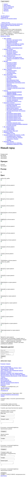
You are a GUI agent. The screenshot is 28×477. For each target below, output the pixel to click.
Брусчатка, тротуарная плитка (14, 39)
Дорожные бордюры (12, 42)
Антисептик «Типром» (12, 138)
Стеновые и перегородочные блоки (16, 88)
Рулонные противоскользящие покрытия (17, 124)
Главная (6, 4)
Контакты (6, 10)
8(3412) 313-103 (5, 18)
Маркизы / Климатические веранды (10, 382)
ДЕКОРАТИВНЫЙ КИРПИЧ (14, 92)
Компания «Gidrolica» (9, 96)
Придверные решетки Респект (14, 116)
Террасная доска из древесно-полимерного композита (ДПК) (15, 143)
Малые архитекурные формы (14, 45)
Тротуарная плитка (11, 73)
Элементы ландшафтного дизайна (15, 43)
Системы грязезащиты (12, 100)
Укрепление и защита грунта (14, 101)
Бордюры (9, 60)
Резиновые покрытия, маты (14, 122)
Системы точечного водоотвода (15, 98)
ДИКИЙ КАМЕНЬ (11, 93)
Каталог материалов (9, 6)
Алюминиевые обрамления (14, 104)
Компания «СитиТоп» (9, 102)
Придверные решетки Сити (14, 117)
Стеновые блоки (11, 72)
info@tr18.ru (4, 475)
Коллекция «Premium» (12, 51)
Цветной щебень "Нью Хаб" (11, 130)
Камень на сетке (11, 133)
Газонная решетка (11, 65)
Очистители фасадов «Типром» (15, 137)
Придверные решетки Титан (14, 118)
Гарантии (6, 9)
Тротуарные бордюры (12, 41)
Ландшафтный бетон (6, 381)
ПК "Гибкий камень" (9, 126)
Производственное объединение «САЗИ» (14, 134)
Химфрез (9, 140)
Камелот (6, 90)
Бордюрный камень (12, 64)
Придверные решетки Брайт (14, 113)
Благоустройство (8, 8)
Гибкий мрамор (10, 129)
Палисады (9, 84)
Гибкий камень (10, 128)
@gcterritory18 (4, 17)
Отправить (3, 431)
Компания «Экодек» (9, 141)
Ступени (9, 89)
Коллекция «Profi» (5, 36)
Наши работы (7, 5)
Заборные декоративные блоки (14, 47)
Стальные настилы (11, 125)
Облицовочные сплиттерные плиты (16, 82)
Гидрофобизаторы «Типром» (14, 136)
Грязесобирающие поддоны (14, 106)
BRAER (6, 61)
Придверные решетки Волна (14, 114)
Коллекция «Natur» (11, 53)
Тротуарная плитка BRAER (14, 68)
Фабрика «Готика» (8, 49)
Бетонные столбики (12, 62)
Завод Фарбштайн (8, 74)
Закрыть (8, 363)
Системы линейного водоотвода (15, 97)
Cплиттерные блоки (12, 77)
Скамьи (8, 46)
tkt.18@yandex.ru (5, 388)
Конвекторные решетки (13, 108)
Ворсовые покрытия (12, 105)
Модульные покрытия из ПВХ (14, 109)
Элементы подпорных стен (13, 54)
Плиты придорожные (12, 86)
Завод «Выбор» (7, 38)
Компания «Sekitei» (8, 132)
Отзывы (8, 384)
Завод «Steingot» (8, 69)
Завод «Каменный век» (9, 56)
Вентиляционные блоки (13, 80)
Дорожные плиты (11, 66)
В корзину (3, 363)
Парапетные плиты (11, 85)
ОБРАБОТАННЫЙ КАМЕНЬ (14, 94)
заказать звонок (13, 18)
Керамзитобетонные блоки (13, 81)
